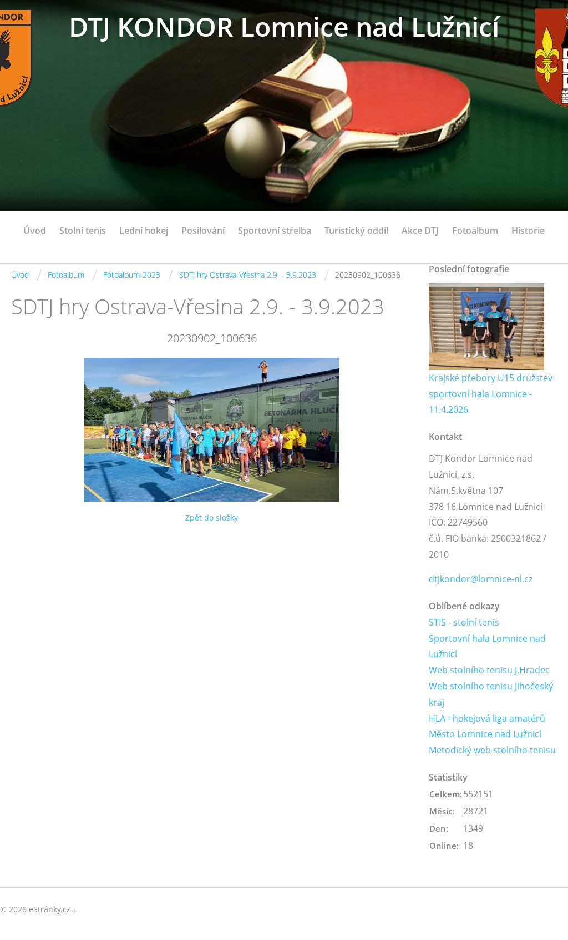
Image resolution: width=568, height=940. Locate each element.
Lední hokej (143, 230)
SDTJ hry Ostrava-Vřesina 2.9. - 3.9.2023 (247, 274)
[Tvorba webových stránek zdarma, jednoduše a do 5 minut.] (74, 910)
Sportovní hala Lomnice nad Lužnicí (487, 646)
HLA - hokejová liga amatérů (487, 718)
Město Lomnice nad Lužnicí (485, 734)
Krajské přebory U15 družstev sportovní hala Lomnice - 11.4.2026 (490, 394)
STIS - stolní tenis (464, 622)
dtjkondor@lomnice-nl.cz (480, 579)
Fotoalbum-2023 (131, 274)
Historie (528, 230)
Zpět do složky (211, 517)
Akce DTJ (420, 230)
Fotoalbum (475, 230)
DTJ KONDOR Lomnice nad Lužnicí (284, 26)
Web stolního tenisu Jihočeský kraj (491, 694)
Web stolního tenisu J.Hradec (489, 670)
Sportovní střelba (274, 230)
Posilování (203, 230)
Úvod (34, 230)
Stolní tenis (82, 230)
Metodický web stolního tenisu (492, 750)
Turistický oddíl (356, 230)
